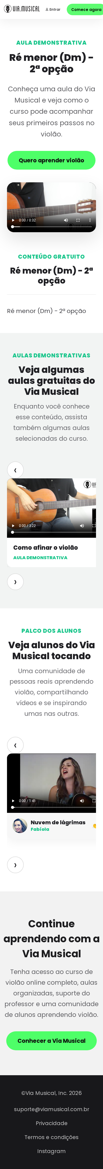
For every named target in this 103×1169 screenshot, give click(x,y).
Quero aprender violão (51, 160)
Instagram (51, 1151)
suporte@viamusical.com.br (51, 1109)
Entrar (55, 9)
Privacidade (52, 1123)
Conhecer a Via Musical (52, 1041)
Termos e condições (51, 1137)
